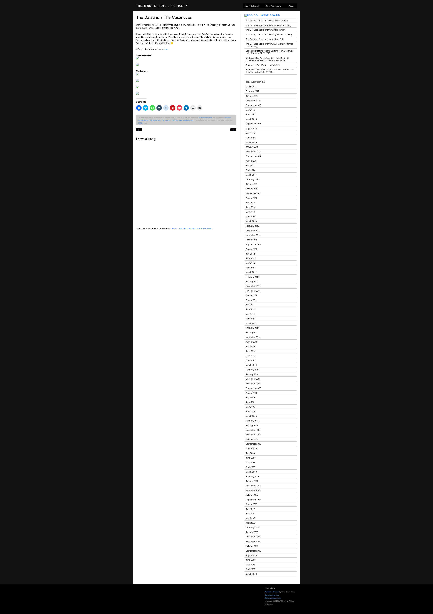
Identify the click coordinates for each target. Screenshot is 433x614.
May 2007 (250, 518)
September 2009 (253, 388)
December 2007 (253, 485)
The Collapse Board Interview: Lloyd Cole (265, 39)
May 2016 (250, 109)
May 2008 (250, 462)
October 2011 (252, 295)
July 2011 (250, 304)
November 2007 (253, 490)
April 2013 (250, 216)
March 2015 (251, 142)
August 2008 (251, 448)
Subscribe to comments (273, 598)
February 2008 (252, 476)
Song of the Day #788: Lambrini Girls (263, 64)
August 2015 (251, 128)
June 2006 (251, 559)
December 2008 (253, 429)
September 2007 (253, 499)
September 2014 (253, 156)
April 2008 (250, 466)
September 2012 (253, 244)
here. (166, 49)
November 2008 (253, 434)
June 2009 (251, 402)
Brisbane (227, 117)
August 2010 (251, 341)
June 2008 (251, 457)
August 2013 (251, 197)
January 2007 (252, 532)
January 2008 (252, 480)
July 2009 (250, 397)
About (291, 5)
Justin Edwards (143, 120)
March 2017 (251, 86)
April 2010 (250, 360)
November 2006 (253, 541)
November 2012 (253, 235)
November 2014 (253, 151)
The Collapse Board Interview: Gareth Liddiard (267, 20)
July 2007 (250, 508)
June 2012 (251, 258)
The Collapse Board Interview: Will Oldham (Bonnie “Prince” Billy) (269, 44)
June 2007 (251, 513)
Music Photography (252, 5)
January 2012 (252, 281)
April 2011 (250, 318)
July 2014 (250, 165)
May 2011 (250, 313)
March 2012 (251, 272)
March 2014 (251, 174)
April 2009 (250, 411)
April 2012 (250, 267)
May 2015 (250, 132)
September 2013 (253, 193)
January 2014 (252, 183)
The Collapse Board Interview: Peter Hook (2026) (268, 25)
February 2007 (252, 527)
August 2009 (251, 392)
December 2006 (253, 536)
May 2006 (250, 564)
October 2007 (252, 494)
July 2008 (250, 453)
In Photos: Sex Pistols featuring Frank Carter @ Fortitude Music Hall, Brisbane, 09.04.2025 (267, 59)
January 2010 (252, 374)
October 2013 (252, 188)
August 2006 (251, 555)
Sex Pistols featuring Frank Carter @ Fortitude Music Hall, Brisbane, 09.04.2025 (270, 52)
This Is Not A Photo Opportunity (162, 6)
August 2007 (251, 504)
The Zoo (175, 120)
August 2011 (251, 300)
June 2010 (251, 351)
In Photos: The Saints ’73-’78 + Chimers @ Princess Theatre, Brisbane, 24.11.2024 (269, 70)
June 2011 (251, 309)
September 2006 (253, 550)
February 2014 (252, 179)
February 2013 (252, 225)
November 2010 (253, 337)
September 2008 (253, 443)
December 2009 (253, 378)
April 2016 (250, 114)
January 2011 (252, 332)
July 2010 (250, 346)
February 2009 (252, 420)
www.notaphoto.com (186, 120)
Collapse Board (267, 15)
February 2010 (252, 369)
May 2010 (250, 355)
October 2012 (252, 239)
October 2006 (252, 545)
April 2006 (250, 569)
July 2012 (250, 253)
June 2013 (251, 207)
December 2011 (253, 285)
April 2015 (250, 137)
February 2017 (252, 91)
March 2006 (251, 573)
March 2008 (251, 471)
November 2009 (253, 383)
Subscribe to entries (272, 595)
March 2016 (251, 119)
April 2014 (250, 169)
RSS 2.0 (140, 123)
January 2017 (252, 95)
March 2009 (251, 416)
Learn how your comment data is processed (192, 228)
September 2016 (253, 105)
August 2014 (251, 160)
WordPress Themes (272, 592)
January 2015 (252, 146)
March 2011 (251, 323)
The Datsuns (166, 120)
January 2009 (252, 425)
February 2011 (252, 327)
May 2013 (250, 211)
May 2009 (250, 406)
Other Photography (272, 5)
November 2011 (253, 290)
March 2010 (251, 364)
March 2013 (251, 221)
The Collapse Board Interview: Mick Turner (265, 29)
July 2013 (250, 202)
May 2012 (250, 262)
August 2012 (251, 248)
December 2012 (253, 230)
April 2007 (250, 522)
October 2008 (252, 439)
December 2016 (253, 100)
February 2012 (252, 276)
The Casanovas (155, 120)
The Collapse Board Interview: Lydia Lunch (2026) (269, 34)
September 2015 (253, 123)
